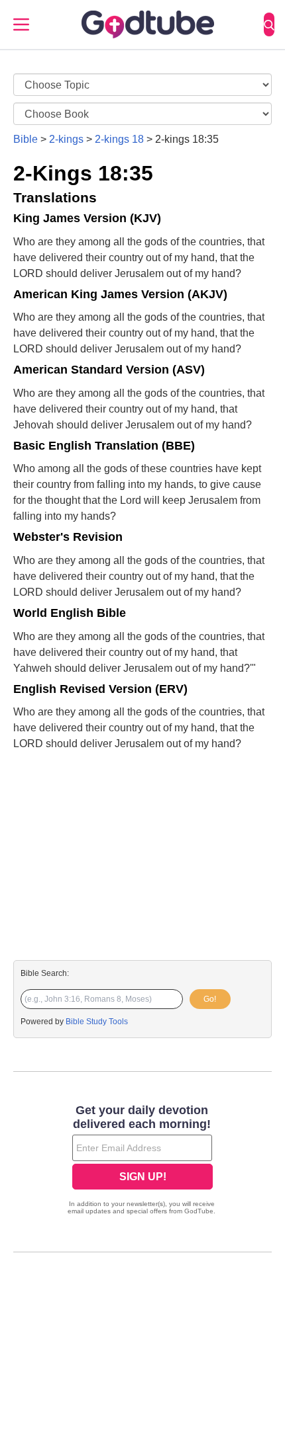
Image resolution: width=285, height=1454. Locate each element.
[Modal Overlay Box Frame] (142, 1161)
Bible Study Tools (97, 1021)
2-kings (66, 139)
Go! (209, 999)
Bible (25, 139)
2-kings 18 (119, 139)
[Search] (269, 24)
